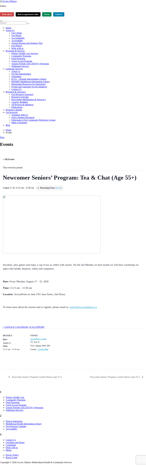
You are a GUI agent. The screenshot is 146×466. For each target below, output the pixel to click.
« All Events (8, 159)
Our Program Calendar (16, 426)
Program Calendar (14, 110)
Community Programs (21, 56)
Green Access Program (21, 61)
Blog (8, 125)
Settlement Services (20, 66)
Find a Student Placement (22, 117)
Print (2, 137)
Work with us (7, 14)
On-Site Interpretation (21, 74)
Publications (16, 107)
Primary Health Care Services (24, 53)
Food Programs (18, 58)
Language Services (14, 69)
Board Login (11, 457)
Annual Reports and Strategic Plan (26, 43)
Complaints (11, 445)
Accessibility (17, 40)
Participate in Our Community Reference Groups (33, 120)
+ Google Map (42, 349)
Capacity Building (19, 102)
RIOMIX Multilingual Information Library (30, 81)
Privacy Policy (12, 455)
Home (8, 28)
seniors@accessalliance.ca (83, 307)
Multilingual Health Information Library (24, 424)
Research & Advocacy (16, 92)
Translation (16, 76)
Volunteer (58, 14)
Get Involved (12, 112)
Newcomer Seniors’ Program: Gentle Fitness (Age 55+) (36, 377)
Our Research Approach (22, 94)
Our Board (16, 35)
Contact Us (16, 89)
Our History (16, 46)
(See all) (58, 188)
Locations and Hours (15, 442)
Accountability (18, 38)
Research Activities (20, 97)
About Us (10, 30)
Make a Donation (19, 122)
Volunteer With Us (19, 115)
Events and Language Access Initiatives (29, 87)
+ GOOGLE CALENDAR (15, 327)
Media (8, 450)
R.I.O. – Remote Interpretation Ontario (28, 79)
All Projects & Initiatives (22, 104)
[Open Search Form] (1, 20)
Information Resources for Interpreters (28, 84)
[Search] (28, 23)
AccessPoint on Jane (38, 339)
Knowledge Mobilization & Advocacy (28, 99)
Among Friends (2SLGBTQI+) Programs (30, 63)
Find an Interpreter (14, 421)
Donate (46, 14)
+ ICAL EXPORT (36, 327)
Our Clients (16, 33)
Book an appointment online (28, 14)
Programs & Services (15, 51)
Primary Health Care (15, 397)
